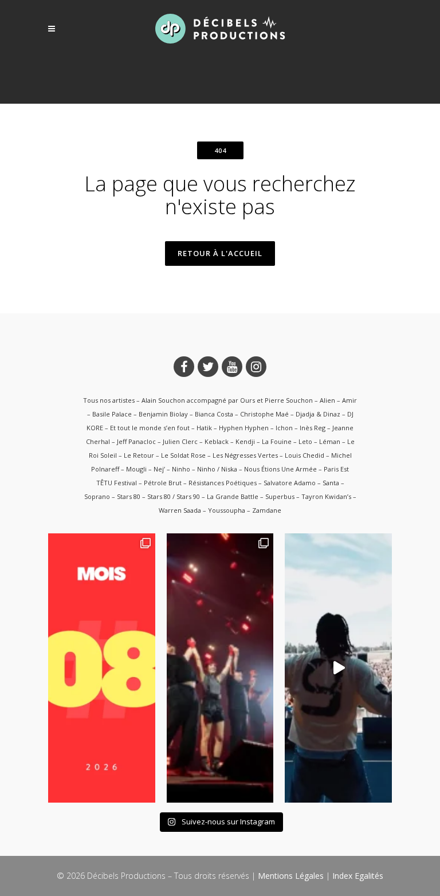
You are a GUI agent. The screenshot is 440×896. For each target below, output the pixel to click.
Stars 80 (128, 496)
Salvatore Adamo (290, 482)
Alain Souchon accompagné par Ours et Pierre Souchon (227, 400)
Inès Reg (312, 427)
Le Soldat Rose (183, 455)
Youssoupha (226, 510)
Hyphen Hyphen (244, 427)
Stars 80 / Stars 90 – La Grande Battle (202, 496)
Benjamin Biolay (163, 414)
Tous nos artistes (109, 400)
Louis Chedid (304, 455)
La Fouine (277, 441)
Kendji (245, 441)
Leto (305, 441)
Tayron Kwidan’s (326, 496)
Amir (349, 400)
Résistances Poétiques (222, 482)
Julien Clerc (180, 441)
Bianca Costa (214, 414)
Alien (327, 400)
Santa (331, 482)
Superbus (279, 496)
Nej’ (159, 469)
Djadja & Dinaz (318, 414)
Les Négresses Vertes (245, 455)
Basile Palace (112, 414)
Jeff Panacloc (136, 441)
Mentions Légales (291, 875)
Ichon (284, 427)
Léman (329, 441)
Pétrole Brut (163, 482)
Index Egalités (357, 875)
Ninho (181, 469)
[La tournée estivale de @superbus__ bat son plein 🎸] (220, 668)
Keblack (217, 441)
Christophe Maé (264, 414)
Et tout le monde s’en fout (150, 427)
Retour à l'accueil (220, 253)
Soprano (97, 496)
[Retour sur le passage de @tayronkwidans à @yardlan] (338, 668)
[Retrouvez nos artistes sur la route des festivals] (101, 668)
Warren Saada (180, 510)
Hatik (204, 427)
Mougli (136, 469)
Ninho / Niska (217, 469)
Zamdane (266, 510)
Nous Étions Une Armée (280, 469)
